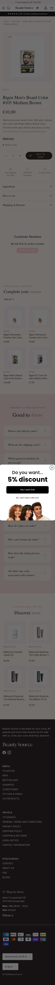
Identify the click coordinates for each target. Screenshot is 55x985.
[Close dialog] (52, 468)
